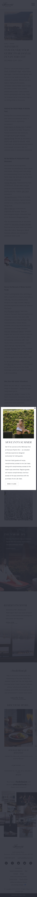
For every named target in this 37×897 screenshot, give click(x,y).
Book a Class (11, 484)
